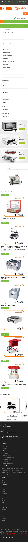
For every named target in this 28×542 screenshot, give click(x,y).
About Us (5, 446)
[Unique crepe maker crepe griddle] (14, 320)
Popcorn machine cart (6, 358)
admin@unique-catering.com (10, 432)
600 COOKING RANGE (8, 32)
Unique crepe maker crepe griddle (9, 331)
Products (5, 448)
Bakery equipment (7, 455)
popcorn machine (6, 52)
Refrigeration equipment (8, 459)
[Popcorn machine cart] (14, 346)
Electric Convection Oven (8, 61)
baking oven (5, 82)
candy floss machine (7, 55)
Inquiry (25, 3)
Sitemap (18, 529)
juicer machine (6, 99)
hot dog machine (6, 67)
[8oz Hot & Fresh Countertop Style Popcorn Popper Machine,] (14, 372)
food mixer (5, 85)
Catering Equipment (7, 453)
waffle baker (5, 73)
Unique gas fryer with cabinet (8, 305)
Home (2, 529)
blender (4, 102)
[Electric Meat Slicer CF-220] (14, 180)
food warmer (5, 49)
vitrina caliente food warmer (8, 218)
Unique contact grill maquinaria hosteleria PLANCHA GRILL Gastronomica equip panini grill (14, 247)
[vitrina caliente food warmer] (14, 206)
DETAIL (5, 194)
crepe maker (5, 64)
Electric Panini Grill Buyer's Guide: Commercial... (5, 504)
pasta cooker (6, 46)
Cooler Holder (6, 116)
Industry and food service (8, 463)
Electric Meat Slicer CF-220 (7, 191)
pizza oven (5, 76)
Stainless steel (6, 461)
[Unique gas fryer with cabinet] (14, 293)
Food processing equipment (8, 457)
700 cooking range (7, 35)
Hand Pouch (5, 109)
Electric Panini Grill (7, 43)
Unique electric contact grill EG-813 (11, 414)
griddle (4, 40)
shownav (1, 21)
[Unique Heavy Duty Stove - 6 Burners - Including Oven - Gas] (14, 265)
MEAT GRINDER (6, 92)
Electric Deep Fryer (7, 38)
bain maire (5, 58)
